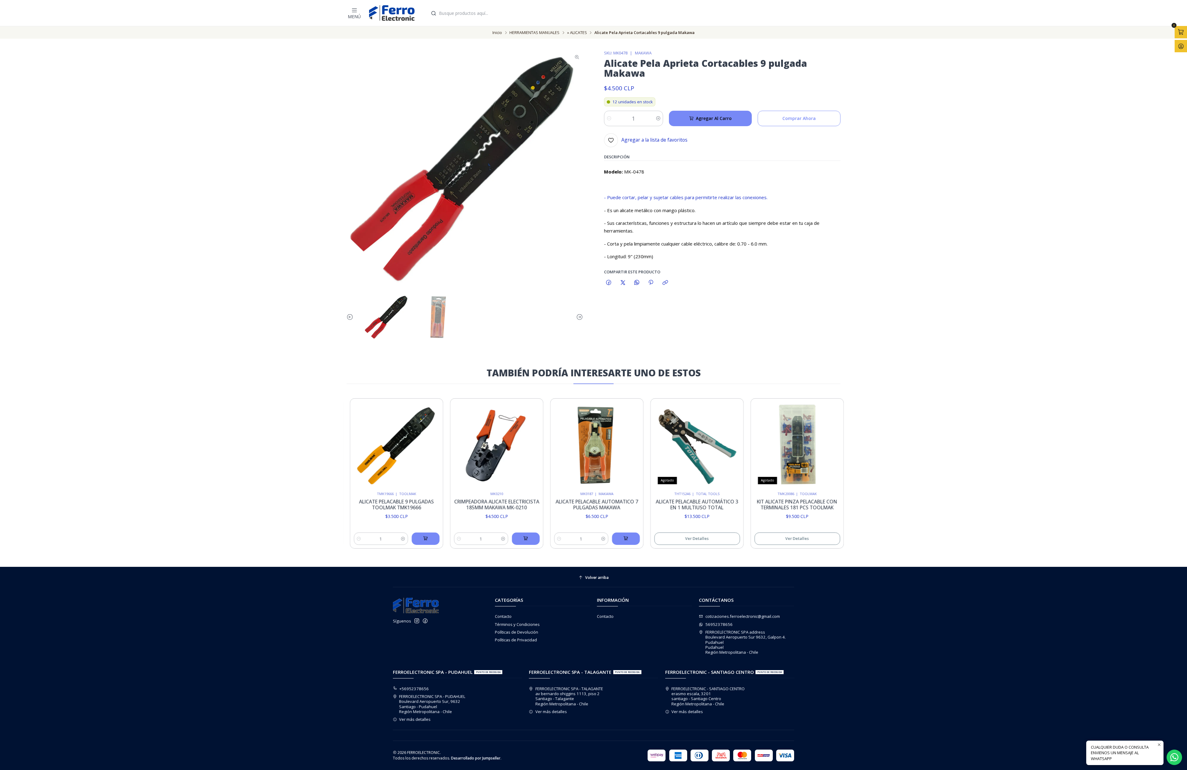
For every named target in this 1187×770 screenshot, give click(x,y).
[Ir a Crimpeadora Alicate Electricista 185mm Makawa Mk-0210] (477, 445)
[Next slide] (578, 317)
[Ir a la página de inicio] (392, 13)
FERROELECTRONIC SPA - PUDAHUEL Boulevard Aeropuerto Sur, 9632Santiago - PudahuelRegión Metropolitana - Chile (432, 704)
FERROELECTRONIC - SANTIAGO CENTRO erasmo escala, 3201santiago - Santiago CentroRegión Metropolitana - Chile (708, 696)
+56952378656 (414, 688)
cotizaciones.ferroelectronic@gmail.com (742, 616)
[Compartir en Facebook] (609, 282)
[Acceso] (1181, 46)
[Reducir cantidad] (609, 118)
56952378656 (719, 624)
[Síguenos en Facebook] (425, 621)
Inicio (497, 33)
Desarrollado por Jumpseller (475, 758)
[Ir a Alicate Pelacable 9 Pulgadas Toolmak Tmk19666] (376, 445)
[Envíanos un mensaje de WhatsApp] (1174, 757)
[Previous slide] (351, 317)
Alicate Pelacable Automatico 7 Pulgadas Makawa (577, 504)
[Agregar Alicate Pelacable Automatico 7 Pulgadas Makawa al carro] (606, 539)
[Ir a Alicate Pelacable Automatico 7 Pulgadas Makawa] (577, 445)
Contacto (503, 616)
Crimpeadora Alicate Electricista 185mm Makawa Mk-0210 (476, 504)
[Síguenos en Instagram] (417, 621)
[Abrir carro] (1181, 32)
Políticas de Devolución (516, 632)
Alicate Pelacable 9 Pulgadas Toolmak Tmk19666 (376, 504)
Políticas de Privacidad (516, 640)
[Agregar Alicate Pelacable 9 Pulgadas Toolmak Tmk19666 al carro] (405, 539)
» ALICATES (577, 33)
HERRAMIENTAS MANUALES (534, 33)
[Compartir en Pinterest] (651, 282)
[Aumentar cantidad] (658, 118)
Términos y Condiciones (517, 624)
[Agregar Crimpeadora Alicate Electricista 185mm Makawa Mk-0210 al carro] (506, 539)
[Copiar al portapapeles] (665, 282)
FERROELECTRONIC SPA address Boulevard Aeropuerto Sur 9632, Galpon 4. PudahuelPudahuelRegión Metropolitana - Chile (745, 642)
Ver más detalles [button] (415, 719)
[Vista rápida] (413, 443)
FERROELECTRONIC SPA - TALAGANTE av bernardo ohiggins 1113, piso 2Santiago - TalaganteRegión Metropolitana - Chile (569, 696)
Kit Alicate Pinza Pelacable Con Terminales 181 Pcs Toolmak (777, 504)
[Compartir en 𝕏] (623, 282)
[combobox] (634, 13)
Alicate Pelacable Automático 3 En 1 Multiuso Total (677, 504)
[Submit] (433, 13)
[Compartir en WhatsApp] (636, 282)
